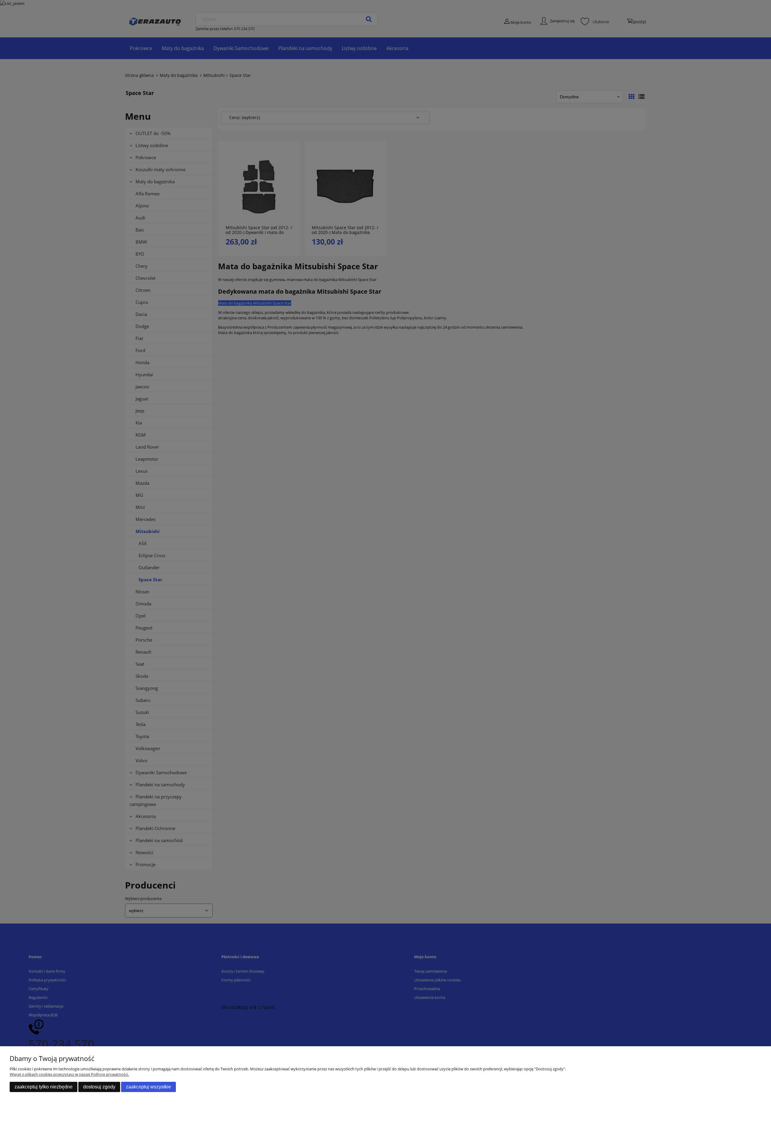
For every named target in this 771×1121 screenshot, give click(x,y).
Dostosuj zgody (99, 1086)
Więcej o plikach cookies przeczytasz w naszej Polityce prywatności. (69, 1074)
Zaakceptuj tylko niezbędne (43, 1086)
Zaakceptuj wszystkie (148, 1086)
